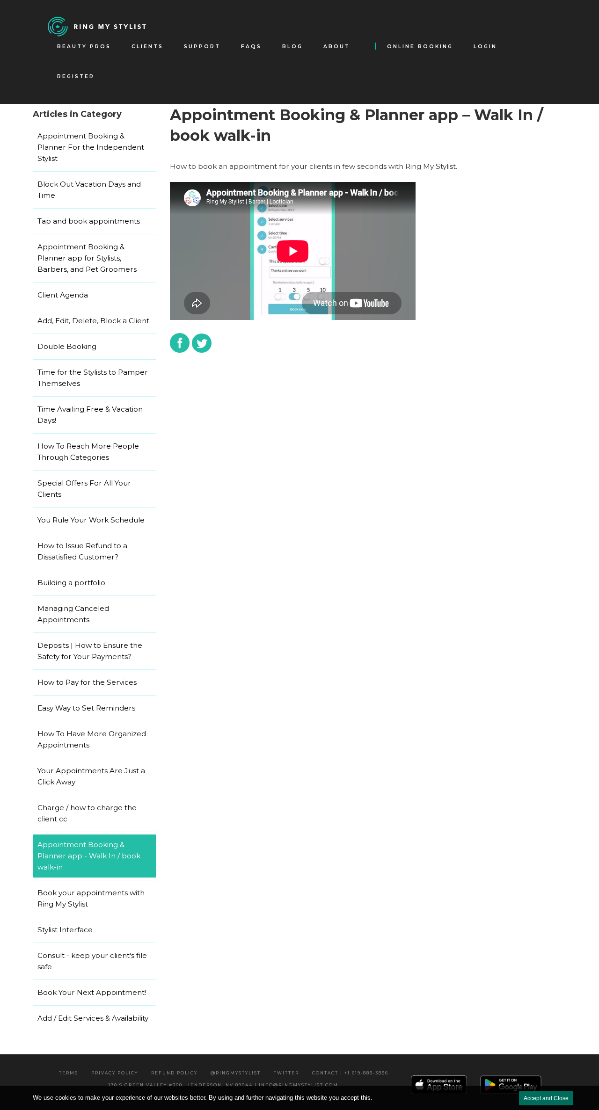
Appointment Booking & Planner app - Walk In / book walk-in (88, 855)
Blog (292, 47)
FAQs (251, 47)
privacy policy (114, 1072)
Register (76, 76)
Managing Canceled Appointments (73, 614)
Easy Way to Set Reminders (86, 708)
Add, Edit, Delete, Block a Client (93, 320)
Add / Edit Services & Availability (92, 1018)
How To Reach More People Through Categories (88, 452)
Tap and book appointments (88, 221)
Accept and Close (546, 1098)
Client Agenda (62, 294)
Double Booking (66, 346)
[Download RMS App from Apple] (439, 1084)
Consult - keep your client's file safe (92, 961)
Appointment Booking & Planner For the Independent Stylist (90, 147)
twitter (286, 1072)
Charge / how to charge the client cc (87, 813)
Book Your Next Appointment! (91, 992)
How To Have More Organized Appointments (91, 739)
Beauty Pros (84, 47)
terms (68, 1072)
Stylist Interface (65, 929)
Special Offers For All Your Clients (84, 489)
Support (202, 47)
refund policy (174, 1072)
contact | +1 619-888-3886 (350, 1072)
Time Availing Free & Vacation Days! (90, 415)
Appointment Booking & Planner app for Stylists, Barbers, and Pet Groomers (87, 258)
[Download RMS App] (511, 1084)
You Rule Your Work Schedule (91, 519)
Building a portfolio (71, 582)
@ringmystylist (236, 1072)
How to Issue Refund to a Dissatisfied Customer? (82, 551)
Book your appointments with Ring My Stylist (91, 898)
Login (485, 47)
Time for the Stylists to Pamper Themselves (92, 378)
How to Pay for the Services (87, 682)
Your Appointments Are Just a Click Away (91, 776)
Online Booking (420, 47)
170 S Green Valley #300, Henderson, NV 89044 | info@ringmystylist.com (223, 1085)
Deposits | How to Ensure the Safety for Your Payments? (89, 651)
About (336, 47)
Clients (147, 47)
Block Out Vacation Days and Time (89, 190)
